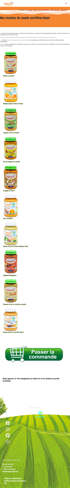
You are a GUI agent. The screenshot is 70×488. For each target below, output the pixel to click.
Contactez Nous (64, 10)
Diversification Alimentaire (43, 10)
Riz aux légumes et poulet (11, 162)
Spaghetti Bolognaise (9, 275)
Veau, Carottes (8, 218)
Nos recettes (22, 10)
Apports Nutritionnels (55, 10)
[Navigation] (66, 3)
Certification (29, 10)
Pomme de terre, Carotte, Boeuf (13, 332)
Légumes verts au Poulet (11, 133)
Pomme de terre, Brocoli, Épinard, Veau (15, 246)
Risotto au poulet (8, 76)
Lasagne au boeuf (9, 191)
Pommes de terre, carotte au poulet (14, 304)
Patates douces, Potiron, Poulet (13, 104)
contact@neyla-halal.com (10, 471)
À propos (35, 10)
